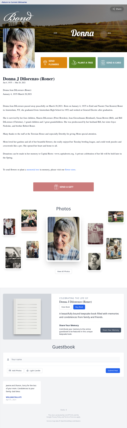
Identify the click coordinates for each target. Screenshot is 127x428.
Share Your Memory (111, 330)
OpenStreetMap (66, 421)
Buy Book (79, 307)
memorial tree (33, 169)
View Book (65, 307)
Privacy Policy (56, 417)
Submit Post (113, 370)
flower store (70, 169)
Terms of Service (70, 417)
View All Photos (63, 271)
